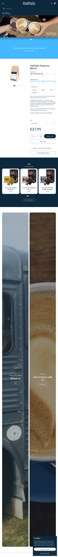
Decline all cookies (45, 553)
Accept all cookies (44, 549)
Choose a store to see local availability (42, 148)
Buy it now (43, 141)
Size (31, 120)
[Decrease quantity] (32, 136)
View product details (43, 153)
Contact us (43, 384)
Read (15, 383)
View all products (29, 200)
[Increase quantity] (41, 136)
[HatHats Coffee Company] (29, 3)
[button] (54, 3)
